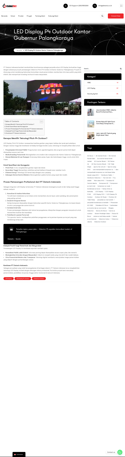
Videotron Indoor (104, 219)
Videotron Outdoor (39, 278)
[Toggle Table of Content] (41, 121)
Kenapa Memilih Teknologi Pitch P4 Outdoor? (20, 124)
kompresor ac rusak (104, 186)
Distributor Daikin (106, 175)
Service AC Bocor (101, 211)
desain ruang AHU (93, 175)
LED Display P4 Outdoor (22, 278)
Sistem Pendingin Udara (102, 213)
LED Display (8, 278)
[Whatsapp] (119, 452)
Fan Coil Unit (107, 178)
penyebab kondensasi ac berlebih (97, 202)
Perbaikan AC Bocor (102, 205)
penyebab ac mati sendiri (105, 200)
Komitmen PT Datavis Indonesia (16, 133)
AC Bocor (90, 156)
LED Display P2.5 (98, 194)
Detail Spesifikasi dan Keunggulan (17, 126)
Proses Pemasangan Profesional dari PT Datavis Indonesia (24, 129)
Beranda (19, 50)
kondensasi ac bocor (93, 189)
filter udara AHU (99, 180)
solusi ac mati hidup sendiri (102, 216)
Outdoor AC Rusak (101, 197)
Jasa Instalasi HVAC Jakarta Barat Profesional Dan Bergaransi (106, 112)
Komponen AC (103, 183)
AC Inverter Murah (100, 161)
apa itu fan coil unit (100, 167)
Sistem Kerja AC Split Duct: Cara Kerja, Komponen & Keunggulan (105, 123)
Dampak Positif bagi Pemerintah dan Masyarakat (21, 131)
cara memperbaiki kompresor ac (103, 169)
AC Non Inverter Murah (99, 164)
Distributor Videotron (94, 178)
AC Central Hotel (101, 156)
